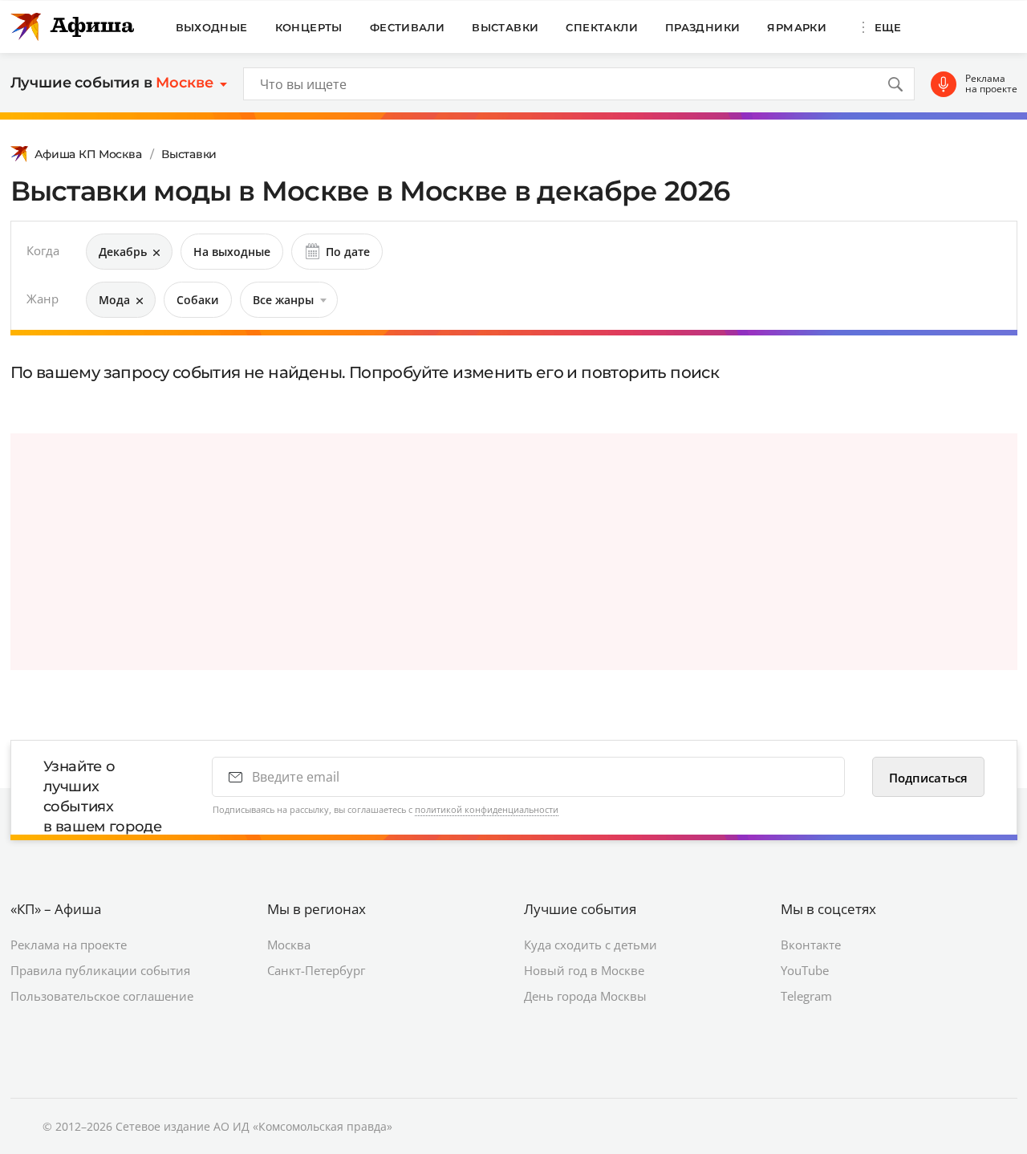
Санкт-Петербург (316, 970)
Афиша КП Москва (88, 154)
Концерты (309, 27)
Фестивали (407, 27)
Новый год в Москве (584, 970)
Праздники (703, 27)
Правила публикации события (100, 970)
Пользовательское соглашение (101, 996)
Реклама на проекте (991, 83)
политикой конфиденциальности (486, 809)
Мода (114, 299)
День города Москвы (585, 996)
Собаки (198, 299)
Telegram (806, 996)
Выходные (212, 27)
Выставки (505, 27)
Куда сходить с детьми (590, 945)
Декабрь (123, 251)
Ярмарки (796, 27)
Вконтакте (811, 945)
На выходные (231, 251)
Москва (289, 945)
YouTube (805, 970)
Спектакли (602, 27)
